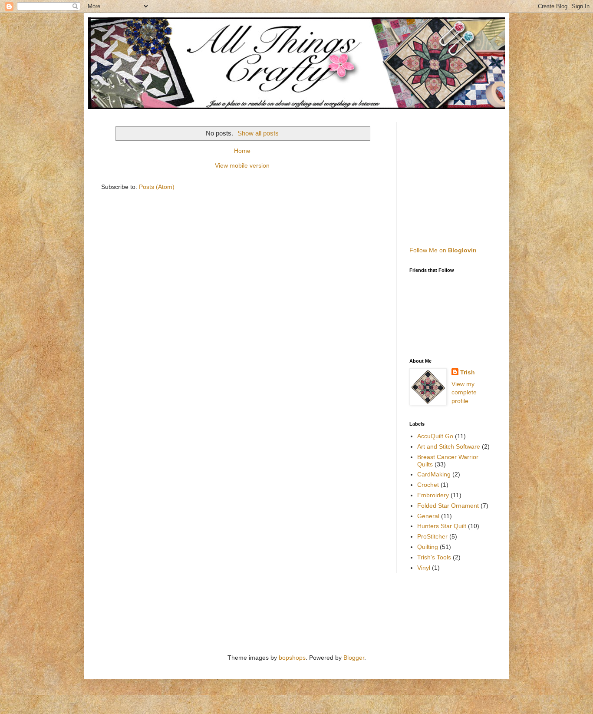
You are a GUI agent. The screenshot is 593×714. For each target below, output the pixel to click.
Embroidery (433, 495)
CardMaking (434, 474)
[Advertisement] (463, 176)
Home (242, 150)
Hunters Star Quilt (441, 525)
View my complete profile (464, 392)
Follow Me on (443, 250)
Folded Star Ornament (448, 505)
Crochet (428, 484)
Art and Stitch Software (448, 446)
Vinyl (423, 567)
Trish (467, 372)
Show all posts (258, 133)
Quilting (427, 546)
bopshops (292, 657)
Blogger (353, 657)
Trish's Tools (434, 557)
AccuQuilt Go (435, 436)
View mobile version (242, 165)
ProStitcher (432, 536)
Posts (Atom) (157, 186)
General (428, 515)
